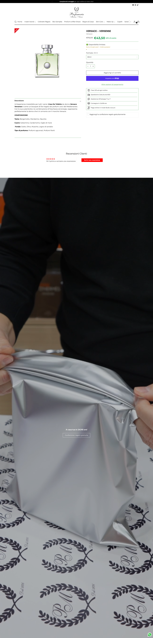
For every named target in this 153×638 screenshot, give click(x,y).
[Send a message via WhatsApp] (149, 634)
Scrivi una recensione (92, 160)
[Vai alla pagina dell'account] (134, 22)
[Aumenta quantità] (87, 66)
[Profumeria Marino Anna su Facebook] (133, 5)
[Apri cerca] (15, 22)
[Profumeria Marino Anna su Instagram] (135, 5)
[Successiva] (101, 1)
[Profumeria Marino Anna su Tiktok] (137, 5)
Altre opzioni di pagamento (112, 84)
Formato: (92, 53)
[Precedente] (52, 1)
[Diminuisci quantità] (93, 66)
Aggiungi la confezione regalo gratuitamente (107, 114)
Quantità (89, 62)
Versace (89, 34)
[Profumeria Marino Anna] (76, 12)
